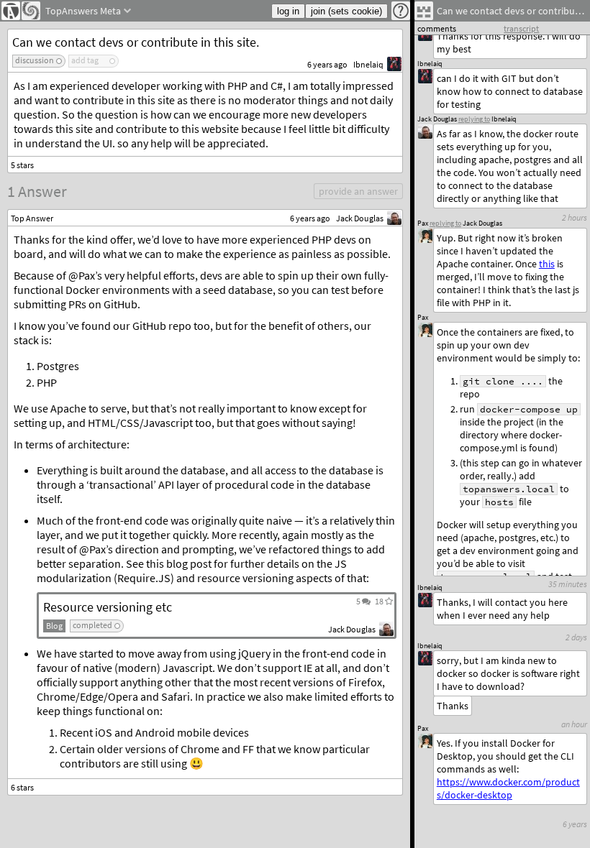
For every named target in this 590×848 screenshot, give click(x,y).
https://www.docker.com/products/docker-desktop (508, 788)
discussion (34, 60)
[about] (400, 10)
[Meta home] (31, 10)
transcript (521, 28)
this (547, 263)
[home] (10, 10)
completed (92, 624)
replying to (445, 223)
